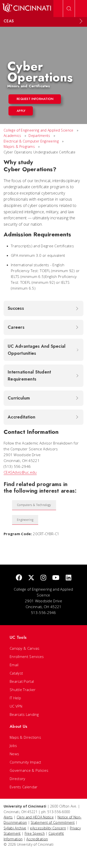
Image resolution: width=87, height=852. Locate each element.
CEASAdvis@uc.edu (20, 472)
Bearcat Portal (22, 681)
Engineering (25, 520)
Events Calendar (24, 786)
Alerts (8, 817)
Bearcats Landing (24, 714)
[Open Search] (69, 8)
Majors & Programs (19, 146)
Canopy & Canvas (25, 648)
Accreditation (37, 839)
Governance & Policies (29, 770)
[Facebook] (19, 577)
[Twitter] (31, 577)
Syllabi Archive (15, 828)
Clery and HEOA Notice (35, 817)
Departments (39, 135)
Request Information (35, 99)
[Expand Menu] (81, 21)
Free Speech (35, 833)
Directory (17, 778)
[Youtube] (55, 577)
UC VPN (16, 706)
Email (14, 664)
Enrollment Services (27, 656)
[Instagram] (43, 577)
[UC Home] (26, 8)
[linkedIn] (68, 577)
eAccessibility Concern (48, 828)
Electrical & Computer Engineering (31, 141)
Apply (21, 110)
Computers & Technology (34, 505)
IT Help (15, 697)
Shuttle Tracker (23, 689)
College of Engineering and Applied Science (38, 130)
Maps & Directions (25, 737)
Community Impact (25, 762)
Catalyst (16, 673)
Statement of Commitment (53, 822)
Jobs (13, 745)
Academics (13, 135)
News (14, 753)
